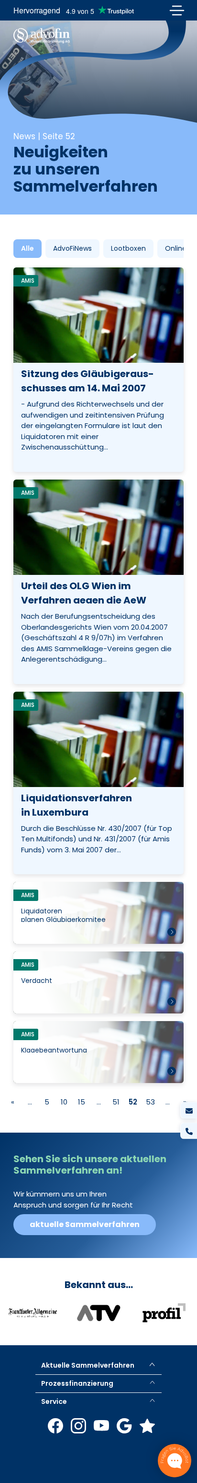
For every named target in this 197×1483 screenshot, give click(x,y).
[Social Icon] (55, 1425)
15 (81, 1102)
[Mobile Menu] (176, 10)
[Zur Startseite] (41, 35)
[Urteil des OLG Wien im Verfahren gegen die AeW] (98, 582)
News (24, 136)
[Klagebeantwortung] (98, 1052)
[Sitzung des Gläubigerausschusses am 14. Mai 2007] (98, 369)
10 (64, 1102)
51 (116, 1102)
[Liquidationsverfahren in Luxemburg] (98, 783)
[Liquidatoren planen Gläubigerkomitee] (98, 913)
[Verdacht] (98, 982)
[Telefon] (188, 1131)
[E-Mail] (188, 1110)
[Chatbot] (174, 1460)
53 (150, 1102)
